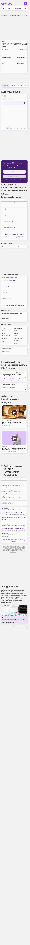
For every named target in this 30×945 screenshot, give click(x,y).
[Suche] (25, 8)
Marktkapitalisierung (6, 57)
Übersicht (5, 85)
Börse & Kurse (4, 15)
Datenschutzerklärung (16, 181)
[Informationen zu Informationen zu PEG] (6, 215)
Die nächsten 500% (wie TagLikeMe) (12, 513)
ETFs (13, 379)
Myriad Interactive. (7, 496)
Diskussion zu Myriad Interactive (11, 490)
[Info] (4, 99)
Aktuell (10, 8)
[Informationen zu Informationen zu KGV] (5, 209)
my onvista (18, 8)
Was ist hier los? (6, 502)
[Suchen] (24, 103)
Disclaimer (13, 552)
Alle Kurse (20, 85)
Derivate (21, 379)
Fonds (6, 379)
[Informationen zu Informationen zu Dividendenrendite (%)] (14, 227)
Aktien (10, 15)
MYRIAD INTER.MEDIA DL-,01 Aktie (20, 15)
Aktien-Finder (21, 389)
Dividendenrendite (21, 57)
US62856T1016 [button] (23, 49)
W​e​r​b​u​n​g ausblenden (20, 27)
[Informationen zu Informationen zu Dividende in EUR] (12, 221)
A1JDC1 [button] (6, 49)
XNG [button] (6, 51)
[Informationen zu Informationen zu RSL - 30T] (8, 286)
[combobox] (14, 103)
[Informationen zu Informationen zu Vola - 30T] (8, 292)
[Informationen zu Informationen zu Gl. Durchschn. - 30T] (14, 280)
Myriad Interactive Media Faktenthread (13, 528)
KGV (3, 63)
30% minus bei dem (7, 508)
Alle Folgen (22, 458)
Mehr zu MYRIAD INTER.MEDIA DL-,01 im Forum (13, 540)
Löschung (5, 524)
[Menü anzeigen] (3, 8)
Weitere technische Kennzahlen (15, 305)
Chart (13, 85)
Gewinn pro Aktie (20, 63)
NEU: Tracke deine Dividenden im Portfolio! (18, 236)
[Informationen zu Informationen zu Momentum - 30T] (12, 298)
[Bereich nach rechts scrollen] (25, 85)
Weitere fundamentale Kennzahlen (7, 236)
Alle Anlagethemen (20, 628)
